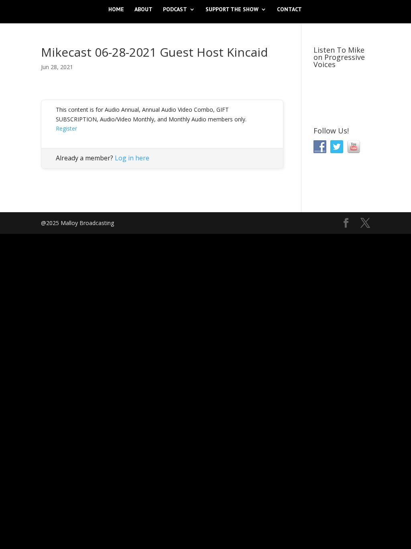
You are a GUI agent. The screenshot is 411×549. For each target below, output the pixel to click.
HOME (116, 9)
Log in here (132, 158)
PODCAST (175, 9)
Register (66, 128)
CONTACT (289, 9)
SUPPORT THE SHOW (232, 9)
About (143, 9)
